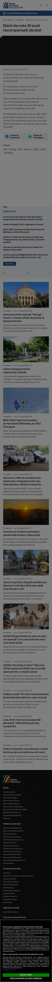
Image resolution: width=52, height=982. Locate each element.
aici (14, 945)
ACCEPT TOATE (26, 975)
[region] (26, 951)
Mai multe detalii (31, 934)
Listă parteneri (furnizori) (9, 969)
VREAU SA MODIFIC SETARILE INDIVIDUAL (26, 978)
